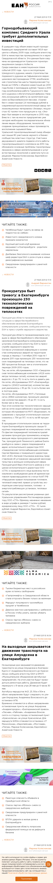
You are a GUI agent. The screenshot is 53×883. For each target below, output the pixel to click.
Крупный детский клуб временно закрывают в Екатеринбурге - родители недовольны (26, 247)
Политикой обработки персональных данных (27, 873)
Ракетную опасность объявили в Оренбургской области (22, 799)
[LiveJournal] (49, 170)
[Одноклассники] (39, 170)
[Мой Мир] (46, 170)
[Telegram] (42, 170)
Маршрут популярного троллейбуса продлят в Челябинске (24, 604)
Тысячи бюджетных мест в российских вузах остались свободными (25, 590)
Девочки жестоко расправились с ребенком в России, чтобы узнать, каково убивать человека (28, 613)
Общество (7, 165)
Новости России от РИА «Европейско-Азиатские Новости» (20, 5)
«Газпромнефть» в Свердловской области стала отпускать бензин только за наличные (28, 597)
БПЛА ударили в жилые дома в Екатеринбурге (22, 821)
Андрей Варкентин (41, 283)
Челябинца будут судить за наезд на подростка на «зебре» (24, 231)
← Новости (8, 12)
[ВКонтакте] (35, 170)
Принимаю (26, 879)
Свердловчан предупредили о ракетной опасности (26, 266)
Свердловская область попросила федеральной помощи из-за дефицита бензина (25, 830)
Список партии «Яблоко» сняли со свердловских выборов (23, 621)
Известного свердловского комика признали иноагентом (24, 238)
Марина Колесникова (40, 21)
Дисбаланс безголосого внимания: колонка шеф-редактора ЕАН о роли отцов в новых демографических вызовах (28, 257)
